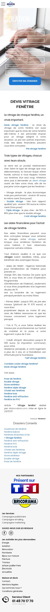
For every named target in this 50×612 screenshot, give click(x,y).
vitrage (32, 239)
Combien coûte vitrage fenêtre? (21, 363)
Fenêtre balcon (12, 431)
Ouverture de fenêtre (15, 428)
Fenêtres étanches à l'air (17, 434)
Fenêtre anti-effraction (16, 396)
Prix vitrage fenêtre (36, 148)
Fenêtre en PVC (12, 399)
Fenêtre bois (10, 393)
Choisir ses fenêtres (14, 390)
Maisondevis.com (18, 408)
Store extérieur (12, 384)
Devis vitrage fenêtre (16, 124)
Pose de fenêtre (12, 378)
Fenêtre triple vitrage (15, 387)
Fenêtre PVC (10, 443)
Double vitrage (11, 381)
